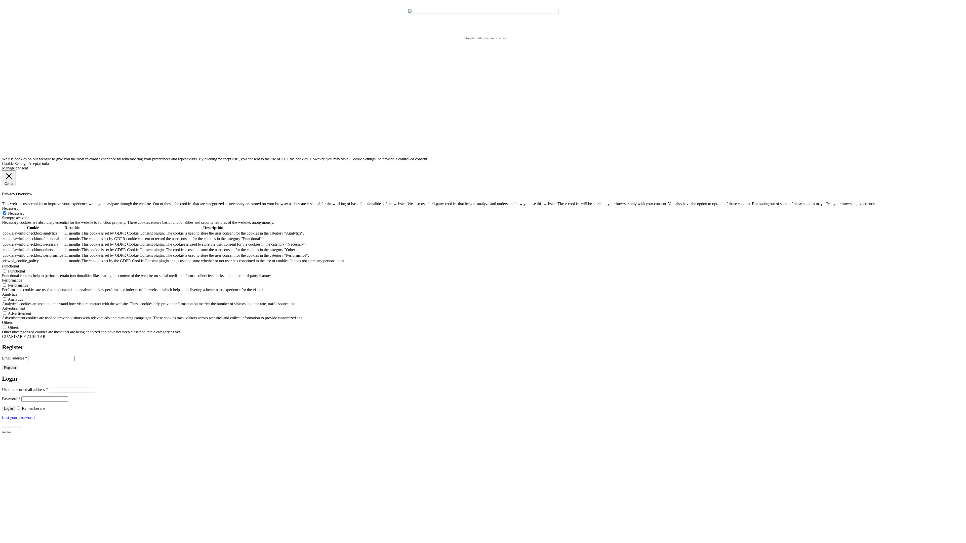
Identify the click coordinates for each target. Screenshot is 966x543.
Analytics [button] (9, 294)
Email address (14, 358)
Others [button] (7, 322)
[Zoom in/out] (19, 427)
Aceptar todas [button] (39, 163)
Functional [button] (10, 266)
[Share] (9, 427)
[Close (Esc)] (4, 427)
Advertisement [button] (13, 308)
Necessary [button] (10, 208)
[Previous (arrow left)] (4, 432)
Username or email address (25, 389)
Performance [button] (12, 280)
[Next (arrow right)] (9, 432)
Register (10, 368)
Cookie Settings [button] (14, 163)
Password (11, 399)
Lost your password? (18, 417)
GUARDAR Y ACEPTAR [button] (24, 336)
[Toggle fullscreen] (14, 427)
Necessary (16, 213)
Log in (8, 409)
